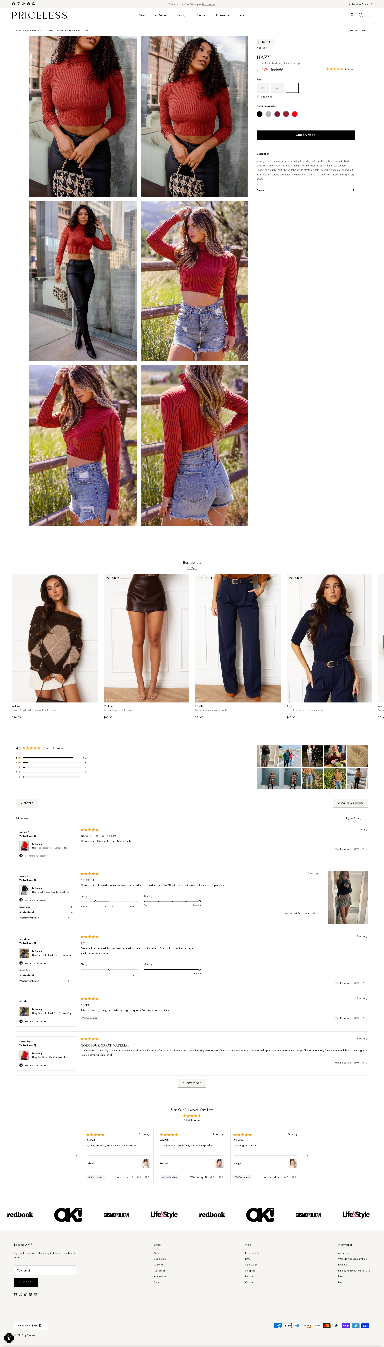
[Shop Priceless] (39, 15)
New (142, 15)
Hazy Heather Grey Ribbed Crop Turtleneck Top (268, 114)
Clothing (180, 15)
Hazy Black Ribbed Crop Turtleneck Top (260, 114)
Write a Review (354, 804)
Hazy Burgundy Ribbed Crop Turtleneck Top (277, 114)
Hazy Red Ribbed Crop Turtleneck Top (295, 114)
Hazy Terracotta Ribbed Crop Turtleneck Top (68, 30)
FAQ (248, 1258)
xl (87, 696)
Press (341, 1282)
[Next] (307, 1156)
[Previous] (77, 1156)
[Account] (351, 15)
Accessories (222, 15)
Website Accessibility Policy (353, 1258)
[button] (51, 758)
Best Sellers (160, 15)
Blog (340, 1276)
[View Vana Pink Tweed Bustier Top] (145, 1163)
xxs (204, 696)
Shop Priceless (28, 1335)
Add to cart (305, 135)
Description (263, 153)
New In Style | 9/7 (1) (35, 30)
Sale (241, 15)
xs (22, 696)
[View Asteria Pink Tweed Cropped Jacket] (219, 1163)
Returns (249, 1276)
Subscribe (26, 1282)
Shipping (250, 1270)
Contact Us (251, 1282)
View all (192, 568)
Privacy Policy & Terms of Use (354, 1270)
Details (260, 190)
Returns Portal (252, 1253)
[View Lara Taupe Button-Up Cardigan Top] (292, 1163)
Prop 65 (342, 1264)
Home (18, 30)
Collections (200, 15)
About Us (343, 1253)
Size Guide (251, 1264)
